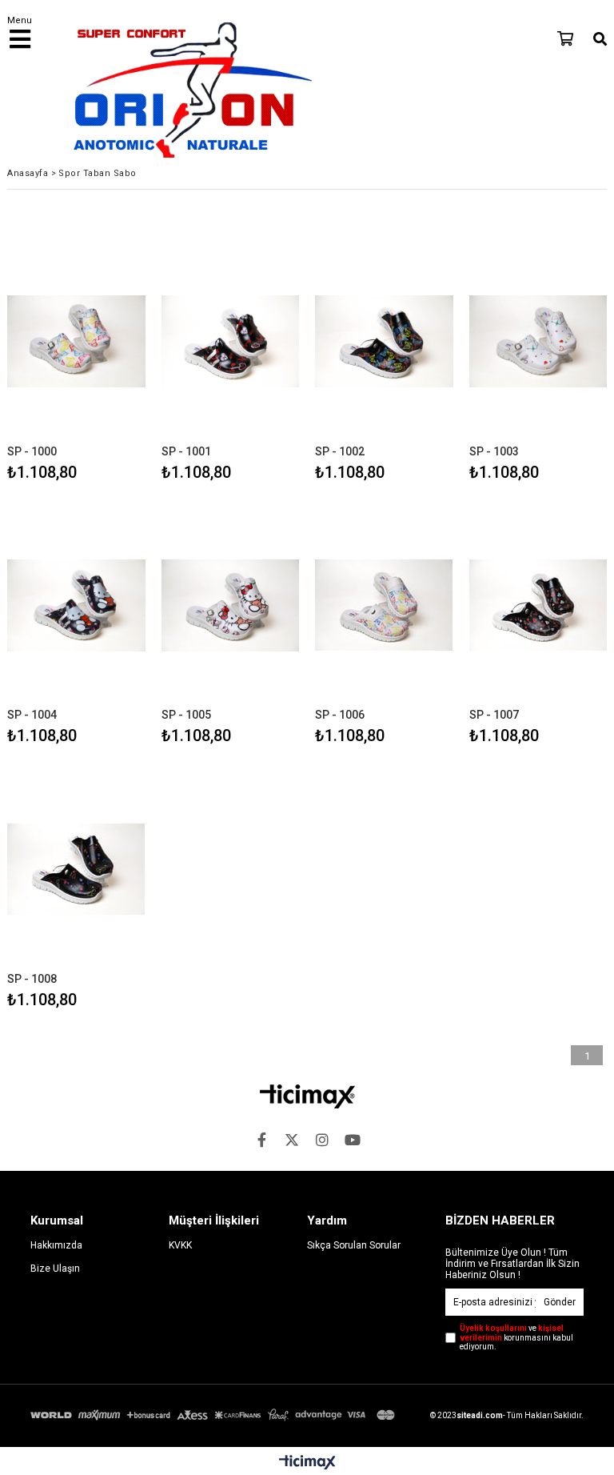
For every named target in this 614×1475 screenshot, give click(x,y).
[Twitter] (292, 1139)
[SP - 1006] (384, 605)
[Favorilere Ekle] (76, 361)
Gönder (560, 1302)
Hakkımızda (56, 1245)
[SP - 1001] (230, 341)
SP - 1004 (32, 714)
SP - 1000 (32, 451)
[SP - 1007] (538, 605)
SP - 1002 (340, 451)
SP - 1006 (340, 714)
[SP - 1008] (76, 868)
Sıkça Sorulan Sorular (354, 1245)
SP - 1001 (186, 451)
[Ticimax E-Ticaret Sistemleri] (307, 1463)
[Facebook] (261, 1139)
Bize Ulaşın (55, 1268)
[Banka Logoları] (214, 1415)
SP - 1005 (186, 714)
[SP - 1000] (76, 341)
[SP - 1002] (384, 341)
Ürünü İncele (104, 361)
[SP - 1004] (76, 605)
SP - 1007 (494, 714)
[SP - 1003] (538, 341)
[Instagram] (322, 1139)
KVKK (180, 1245)
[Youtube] (352, 1139)
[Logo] (307, 1096)
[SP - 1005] (230, 605)
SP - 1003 (494, 451)
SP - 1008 (32, 978)
